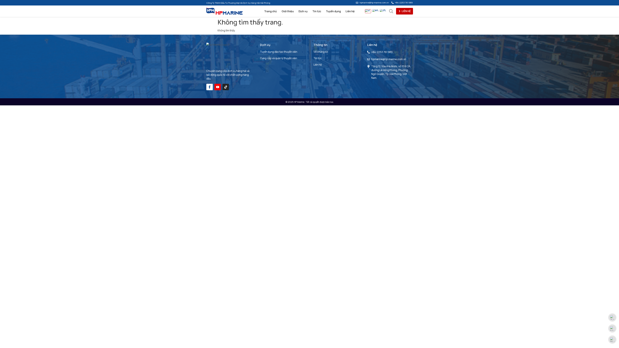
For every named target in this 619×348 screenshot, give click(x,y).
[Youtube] (217, 87)
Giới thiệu (288, 11)
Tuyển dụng (333, 11)
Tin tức (316, 11)
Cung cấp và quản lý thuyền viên (278, 58)
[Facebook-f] (209, 87)
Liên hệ (350, 11)
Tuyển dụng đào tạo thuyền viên (278, 51)
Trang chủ (270, 11)
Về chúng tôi (321, 51)
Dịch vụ (303, 11)
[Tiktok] (225, 87)
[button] (404, 11)
